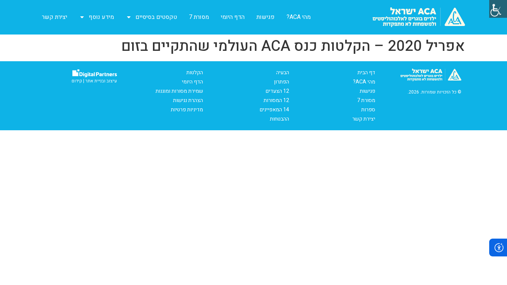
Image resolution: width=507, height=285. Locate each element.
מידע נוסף (101, 17)
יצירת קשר (54, 17)
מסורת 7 (199, 17)
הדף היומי (233, 17)
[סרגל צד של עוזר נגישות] (498, 9)
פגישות (265, 17)
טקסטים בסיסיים (156, 17)
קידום (77, 81)
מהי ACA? (299, 17)
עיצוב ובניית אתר (101, 81)
